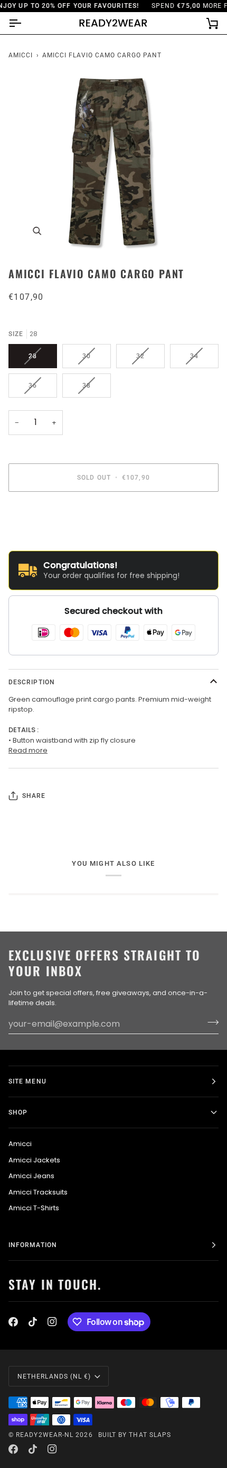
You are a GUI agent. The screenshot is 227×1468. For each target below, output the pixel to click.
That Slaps (150, 1435)
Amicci (20, 55)
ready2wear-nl (44, 1435)
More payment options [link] (47, 540)
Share (33, 795)
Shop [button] (17, 1112)
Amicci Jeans (31, 1176)
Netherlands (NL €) (54, 1376)
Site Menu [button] (27, 1081)
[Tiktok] (33, 1322)
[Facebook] (13, 1322)
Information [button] (32, 1245)
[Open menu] (24, 23)
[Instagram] (52, 1322)
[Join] (210, 1022)
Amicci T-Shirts (33, 1208)
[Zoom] (36, 231)
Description (31, 682)
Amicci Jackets (34, 1160)
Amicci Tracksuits (38, 1192)
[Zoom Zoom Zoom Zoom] (113, 163)
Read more (28, 750)
